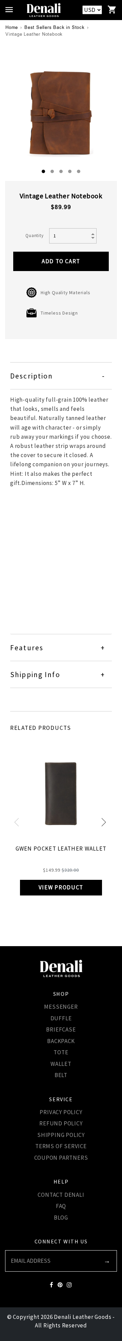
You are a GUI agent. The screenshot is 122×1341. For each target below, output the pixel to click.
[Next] (103, 823)
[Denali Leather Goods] (43, 10)
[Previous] (18, 823)
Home (11, 27)
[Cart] (112, 10)
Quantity (34, 235)
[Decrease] (93, 238)
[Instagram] (69, 1285)
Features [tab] (26, 647)
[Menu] (11, 10)
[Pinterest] (60, 1285)
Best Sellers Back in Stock (54, 27)
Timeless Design (59, 313)
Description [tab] (31, 376)
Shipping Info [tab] (35, 674)
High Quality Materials (65, 292)
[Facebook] (52, 1285)
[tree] (61, 111)
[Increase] (93, 233)
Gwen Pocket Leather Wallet (61, 848)
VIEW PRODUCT (61, 887)
